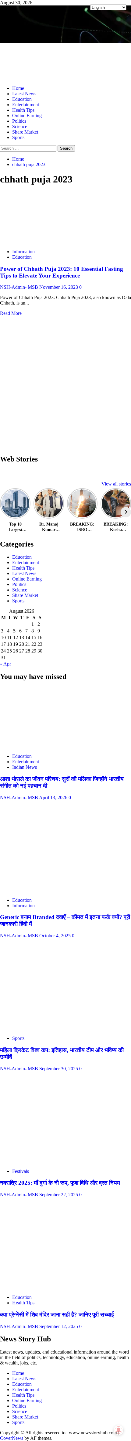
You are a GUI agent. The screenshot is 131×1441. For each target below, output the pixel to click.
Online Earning (27, 115)
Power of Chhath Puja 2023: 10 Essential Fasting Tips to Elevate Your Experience (61, 272)
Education (22, 99)
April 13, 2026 (54, 797)
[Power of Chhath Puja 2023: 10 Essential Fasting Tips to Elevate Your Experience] (45, 241)
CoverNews (11, 1438)
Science (19, 126)
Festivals (20, 1171)
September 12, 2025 (59, 1326)
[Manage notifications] (118, 1430)
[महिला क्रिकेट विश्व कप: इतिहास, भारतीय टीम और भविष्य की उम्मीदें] (41, 1028)
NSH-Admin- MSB (19, 287)
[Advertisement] (65, 384)
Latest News (24, 93)
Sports (18, 137)
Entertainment (25, 104)
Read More (11, 313)
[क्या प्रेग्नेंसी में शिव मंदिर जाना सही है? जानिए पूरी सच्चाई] (45, 1286)
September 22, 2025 (59, 1194)
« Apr (5, 663)
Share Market (25, 132)
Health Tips (23, 110)
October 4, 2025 (55, 935)
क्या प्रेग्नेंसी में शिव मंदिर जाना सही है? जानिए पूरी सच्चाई (57, 1314)
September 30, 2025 (59, 1068)
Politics (19, 121)
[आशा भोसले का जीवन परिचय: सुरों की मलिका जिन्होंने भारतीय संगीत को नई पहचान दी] (45, 745)
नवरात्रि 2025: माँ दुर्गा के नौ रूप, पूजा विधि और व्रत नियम (60, 1183)
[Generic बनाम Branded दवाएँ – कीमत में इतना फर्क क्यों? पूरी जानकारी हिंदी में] (45, 889)
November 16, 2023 (59, 287)
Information (23, 251)
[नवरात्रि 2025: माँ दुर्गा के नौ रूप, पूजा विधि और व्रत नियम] (30, 1160)
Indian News (24, 767)
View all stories (116, 483)
